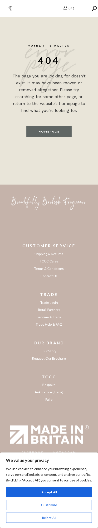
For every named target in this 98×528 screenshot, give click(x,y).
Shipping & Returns (48, 254)
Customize (49, 505)
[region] (49, 490)
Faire (49, 399)
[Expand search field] (94, 8)
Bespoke (48, 385)
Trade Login (49, 302)
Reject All (49, 518)
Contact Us (49, 276)
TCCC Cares (48, 261)
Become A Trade (49, 317)
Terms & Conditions (49, 268)
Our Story (49, 351)
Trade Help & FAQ (48, 324)
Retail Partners (49, 310)
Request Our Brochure (49, 358)
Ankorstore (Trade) (49, 392)
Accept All (49, 492)
